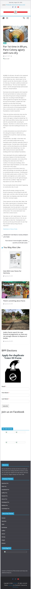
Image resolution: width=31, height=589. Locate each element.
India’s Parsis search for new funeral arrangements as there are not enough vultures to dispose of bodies (15, 335)
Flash (3, 524)
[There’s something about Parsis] (15, 282)
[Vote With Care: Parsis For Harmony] (15, 252)
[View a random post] (27, 18)
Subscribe (5, 406)
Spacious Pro (5, 483)
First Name (5, 392)
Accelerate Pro (5, 489)
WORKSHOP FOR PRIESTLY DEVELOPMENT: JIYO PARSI (15, 236)
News (5, 43)
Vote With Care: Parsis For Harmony (12, 272)
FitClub (3, 537)
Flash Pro (4, 486)
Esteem (3, 543)
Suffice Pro (4, 492)
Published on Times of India (10, 229)
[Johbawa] (3, 18)
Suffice (3, 530)
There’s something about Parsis (14, 301)
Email (4, 386)
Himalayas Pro (5, 502)
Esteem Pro (5, 496)
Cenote (3, 518)
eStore (3, 534)
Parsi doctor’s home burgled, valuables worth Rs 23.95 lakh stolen (16, 242)
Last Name (5, 399)
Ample (3, 540)
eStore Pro (4, 499)
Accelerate (4, 527)
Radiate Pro (5, 505)
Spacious (4, 521)
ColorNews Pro (5, 508)
